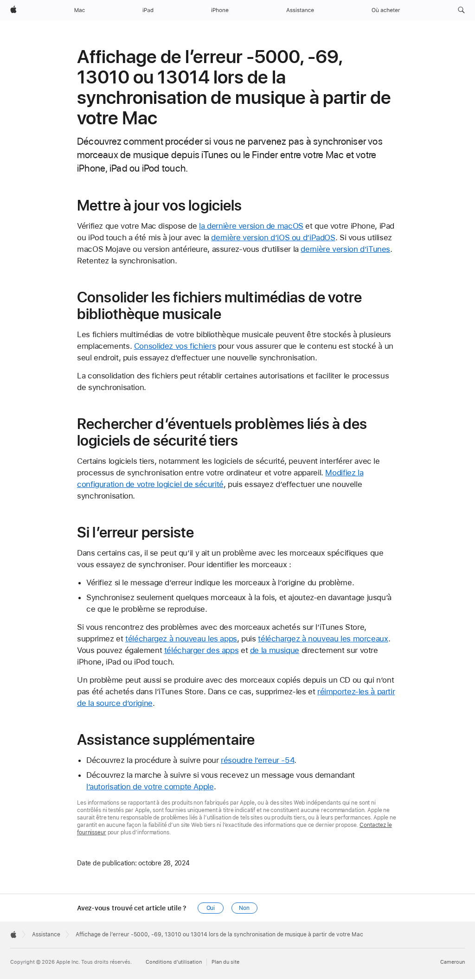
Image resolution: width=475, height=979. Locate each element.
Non (244, 908)
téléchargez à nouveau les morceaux (323, 638)
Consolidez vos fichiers (175, 346)
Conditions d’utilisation (174, 962)
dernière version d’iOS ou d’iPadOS (273, 237)
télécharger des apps (201, 650)
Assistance (46, 934)
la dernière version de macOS (251, 225)
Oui (210, 908)
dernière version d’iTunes (345, 249)
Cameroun (452, 962)
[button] (461, 10)
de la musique (274, 650)
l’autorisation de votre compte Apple (150, 786)
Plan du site (225, 962)
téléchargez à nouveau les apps (181, 638)
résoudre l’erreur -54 (257, 760)
